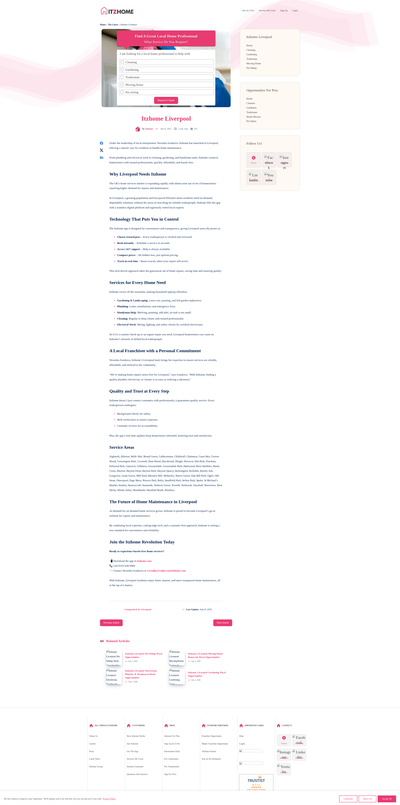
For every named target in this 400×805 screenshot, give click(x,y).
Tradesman (251, 59)
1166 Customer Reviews (256, 789)
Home (103, 24)
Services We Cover (267, 10)
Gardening (251, 54)
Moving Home (253, 63)
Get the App (132, 751)
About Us (93, 736)
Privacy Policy (109, 799)
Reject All (367, 799)
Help (241, 736)
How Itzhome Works (136, 736)
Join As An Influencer (211, 759)
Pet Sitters (251, 121)
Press (91, 751)
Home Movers (253, 116)
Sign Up (284, 10)
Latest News (94, 759)
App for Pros (170, 774)
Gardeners (251, 107)
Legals (242, 744)
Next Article (223, 622)
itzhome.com (144, 561)
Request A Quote (166, 100)
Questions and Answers (137, 774)
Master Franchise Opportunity (215, 744)
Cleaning (250, 50)
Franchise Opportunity (212, 736)
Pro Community (171, 759)
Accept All (387, 799)
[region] (200, 798)
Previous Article (111, 622)
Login (295, 10)
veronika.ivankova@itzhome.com (166, 570)
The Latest (113, 24)
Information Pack (172, 751)
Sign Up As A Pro (172, 744)
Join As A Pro (248, 10)
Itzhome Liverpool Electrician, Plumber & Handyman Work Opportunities (141, 674)
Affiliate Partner (209, 751)
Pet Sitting (251, 68)
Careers (92, 744)
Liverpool (146, 609)
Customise (348, 799)
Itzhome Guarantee (135, 766)
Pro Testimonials (171, 766)
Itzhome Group (96, 766)
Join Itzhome (132, 744)
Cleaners (250, 103)
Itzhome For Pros (172, 736)
